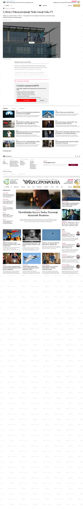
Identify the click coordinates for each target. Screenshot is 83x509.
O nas (4, 161)
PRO (33, 186)
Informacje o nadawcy (14, 164)
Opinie (63, 229)
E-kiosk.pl (32, 161)
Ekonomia (45, 5)
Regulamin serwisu (13, 163)
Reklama (21, 161)
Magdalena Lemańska (19, 62)
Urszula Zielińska (27, 62)
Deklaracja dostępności (14, 166)
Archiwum (22, 164)
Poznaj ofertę (26, 100)
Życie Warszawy (33, 168)
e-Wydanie (70, 5)
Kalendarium (12, 174)
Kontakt (4, 162)
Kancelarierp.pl (33, 166)
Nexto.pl (31, 163)
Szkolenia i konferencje (7, 171)
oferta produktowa (21, 174)
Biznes (10, 8)
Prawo (29, 186)
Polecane (14, 108)
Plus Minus (46, 186)
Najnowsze (22, 108)
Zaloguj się (42, 100)
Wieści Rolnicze (33, 167)
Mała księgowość (33, 164)
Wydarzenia (16, 186)
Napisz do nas (5, 163)
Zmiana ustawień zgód (14, 162)
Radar (57, 186)
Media (13, 8)
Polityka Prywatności (14, 161)
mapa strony (5, 174)
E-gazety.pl (32, 162)
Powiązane (5, 108)
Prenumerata (22, 163)
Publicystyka (39, 186)
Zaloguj (76, 5)
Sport (62, 186)
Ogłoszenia (22, 162)
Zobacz (31, 42)
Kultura (52, 186)
